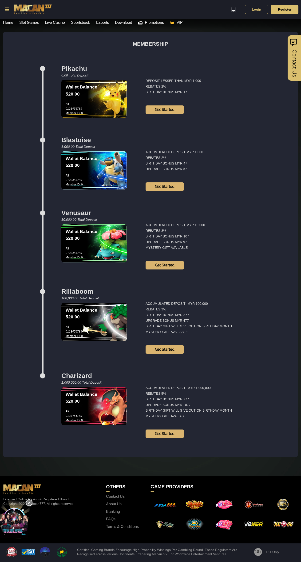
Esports (102, 22)
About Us (114, 504)
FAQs (110, 519)
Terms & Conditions (122, 527)
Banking (113, 512)
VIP (180, 22)
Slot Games (29, 22)
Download (123, 22)
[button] (7, 9)
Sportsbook (80, 22)
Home (8, 22)
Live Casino (55, 22)
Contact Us (115, 496)
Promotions (154, 22)
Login (256, 9)
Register (284, 9)
